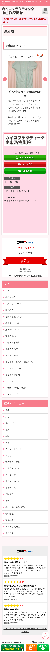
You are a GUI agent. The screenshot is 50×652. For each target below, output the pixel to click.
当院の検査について (14, 317)
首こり (8, 455)
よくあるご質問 (12, 375)
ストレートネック (13, 449)
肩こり (8, 417)
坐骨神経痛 (10, 488)
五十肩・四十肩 (12, 468)
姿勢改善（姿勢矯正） (15, 507)
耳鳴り (8, 436)
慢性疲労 (9, 533)
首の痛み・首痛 (12, 462)
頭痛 (7, 430)
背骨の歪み (10, 520)
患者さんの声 (11, 349)
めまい (8, 443)
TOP (7, 291)
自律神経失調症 (12, 527)
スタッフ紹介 (11, 355)
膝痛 (7, 501)
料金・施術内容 (12, 342)
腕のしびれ (10, 423)
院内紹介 (9, 310)
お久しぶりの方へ (13, 304)
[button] (5, 79)
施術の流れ (10, 336)
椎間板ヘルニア (12, 481)
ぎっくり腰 (10, 475)
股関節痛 (9, 494)
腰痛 (7, 410)
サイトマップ (11, 394)
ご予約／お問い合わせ (15, 388)
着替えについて (12, 323)
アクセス (9, 381)
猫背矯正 (9, 514)
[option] (25, 94)
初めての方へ (11, 297)
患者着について (12, 330)
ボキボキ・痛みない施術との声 (19, 362)
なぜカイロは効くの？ (15, 368)
